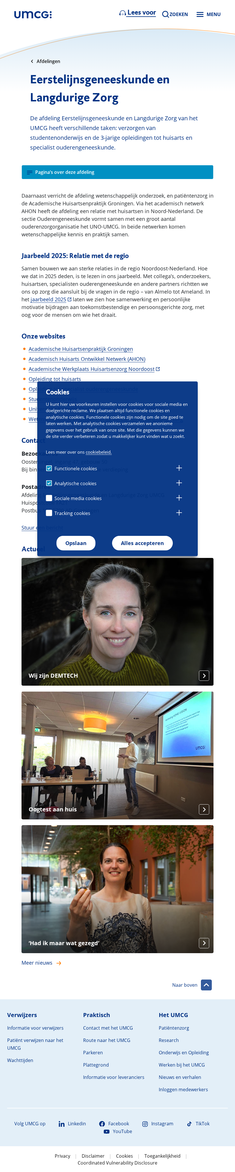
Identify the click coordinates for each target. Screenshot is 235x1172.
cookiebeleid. (99, 452)
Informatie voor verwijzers (35, 1028)
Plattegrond (96, 1065)
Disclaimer (93, 1156)
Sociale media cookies (78, 498)
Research (169, 1040)
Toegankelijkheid (162, 1156)
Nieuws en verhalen (180, 1077)
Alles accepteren (142, 543)
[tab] (179, 469)
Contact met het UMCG (108, 1028)
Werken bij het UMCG (182, 1065)
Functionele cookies (75, 468)
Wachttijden (20, 1060)
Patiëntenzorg (174, 1028)
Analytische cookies (75, 483)
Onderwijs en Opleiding (184, 1052)
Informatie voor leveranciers (113, 1077)
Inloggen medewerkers (183, 1089)
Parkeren (93, 1052)
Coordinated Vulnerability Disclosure (117, 1163)
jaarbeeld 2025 (48, 299)
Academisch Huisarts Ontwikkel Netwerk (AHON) (87, 358)
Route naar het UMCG (106, 1040)
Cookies (124, 1156)
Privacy (62, 1156)
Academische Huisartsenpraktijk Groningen (81, 348)
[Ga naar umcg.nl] (33, 14)
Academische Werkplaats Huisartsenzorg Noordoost (91, 368)
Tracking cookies (72, 513)
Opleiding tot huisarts (55, 378)
